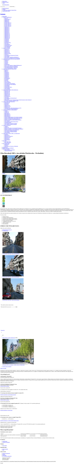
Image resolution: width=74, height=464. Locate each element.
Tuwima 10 (6, 145)
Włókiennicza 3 (6, 28)
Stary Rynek (6, 80)
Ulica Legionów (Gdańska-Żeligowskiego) (11, 121)
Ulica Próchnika (7, 86)
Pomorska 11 (6, 69)
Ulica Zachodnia (7, 132)
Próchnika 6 (6, 134)
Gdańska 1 (6, 110)
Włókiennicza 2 (6, 27)
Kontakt (3, 454)
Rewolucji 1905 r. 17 (7, 24)
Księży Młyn (4, 140)
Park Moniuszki (6, 64)
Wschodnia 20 (6, 72)
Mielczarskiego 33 (7, 116)
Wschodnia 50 (6, 39)
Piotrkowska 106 (7, 91)
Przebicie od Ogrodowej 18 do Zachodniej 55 (11, 129)
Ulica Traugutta (6, 56)
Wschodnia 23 (6, 73)
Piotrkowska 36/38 (7, 137)
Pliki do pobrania (5, 449)
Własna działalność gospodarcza (9, 149)
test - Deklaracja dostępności (6, 456)
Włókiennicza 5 (6, 29)
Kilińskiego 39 (6, 59)
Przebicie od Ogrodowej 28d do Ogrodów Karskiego (12, 119)
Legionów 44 (6, 112)
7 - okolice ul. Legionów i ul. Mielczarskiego (9, 109)
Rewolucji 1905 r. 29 (7, 25)
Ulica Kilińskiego (7, 44)
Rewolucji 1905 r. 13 (7, 22)
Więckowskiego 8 (7, 139)
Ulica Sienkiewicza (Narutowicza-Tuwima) (11, 55)
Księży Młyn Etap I (7, 141)
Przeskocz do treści (5, 2)
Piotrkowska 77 (6, 50)
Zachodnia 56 (6, 77)
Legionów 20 (6, 127)
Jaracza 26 (6, 18)
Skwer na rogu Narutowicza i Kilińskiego (11, 66)
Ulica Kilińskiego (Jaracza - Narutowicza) (11, 67)
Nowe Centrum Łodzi (5, 143)
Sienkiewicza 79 (7, 107)
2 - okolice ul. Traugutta (6, 48)
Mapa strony (4, 455)
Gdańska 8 (6, 126)
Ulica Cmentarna (7, 120)
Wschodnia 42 (6, 76)
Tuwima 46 (6, 62)
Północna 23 (6, 71)
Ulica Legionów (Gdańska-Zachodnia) (10, 130)
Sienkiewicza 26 (7, 52)
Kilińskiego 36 (6, 21)
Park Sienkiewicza (7, 96)
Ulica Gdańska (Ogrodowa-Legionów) (10, 124)
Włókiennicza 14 (7, 35)
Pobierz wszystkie (3, 368)
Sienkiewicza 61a (7, 94)
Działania (3, 9)
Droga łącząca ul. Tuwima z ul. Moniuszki (11, 146)
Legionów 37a (6, 111)
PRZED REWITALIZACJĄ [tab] (7, 229)
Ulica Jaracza (6, 43)
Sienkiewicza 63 (7, 95)
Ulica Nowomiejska (7, 82)
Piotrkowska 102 (7, 90)
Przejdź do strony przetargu (4, 386)
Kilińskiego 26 (6, 19)
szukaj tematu (12, 6)
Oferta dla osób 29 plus (8, 150)
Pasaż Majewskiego (7, 42)
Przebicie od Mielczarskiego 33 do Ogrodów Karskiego (13, 117)
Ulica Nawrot (6, 97)
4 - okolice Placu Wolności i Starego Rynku (9, 10)
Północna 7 (6, 70)
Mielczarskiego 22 (7, 115)
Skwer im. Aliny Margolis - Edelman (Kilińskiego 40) (13, 65)
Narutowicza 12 (7, 49)
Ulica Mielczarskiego (7, 122)
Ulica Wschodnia (7, 47)
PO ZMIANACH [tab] (5, 230)
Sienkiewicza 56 (7, 105)
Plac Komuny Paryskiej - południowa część (11, 100)
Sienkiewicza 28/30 (7, 53)
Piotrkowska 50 (6, 138)
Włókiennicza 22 (7, 38)
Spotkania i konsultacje (6, 442)
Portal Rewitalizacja (5, 8)
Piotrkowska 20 (6, 135)
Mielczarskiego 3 (7, 113)
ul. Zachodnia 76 (5, 147)
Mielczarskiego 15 (7, 114)
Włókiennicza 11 (7, 33)
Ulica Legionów (7, 81)
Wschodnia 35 (6, 75)
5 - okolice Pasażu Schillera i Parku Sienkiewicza (10, 89)
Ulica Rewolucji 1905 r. (6, 11)
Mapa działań (4, 16)
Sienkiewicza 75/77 (7, 106)
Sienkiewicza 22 (7, 51)
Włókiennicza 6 (6, 30)
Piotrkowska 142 (7, 102)
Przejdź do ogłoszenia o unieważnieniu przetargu (8, 394)
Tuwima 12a (6, 54)
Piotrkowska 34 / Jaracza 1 (8, 136)
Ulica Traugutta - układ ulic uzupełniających (11, 57)
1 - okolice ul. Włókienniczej (7, 17)
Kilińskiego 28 (6, 20)
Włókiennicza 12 (7, 34)
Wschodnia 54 (6, 41)
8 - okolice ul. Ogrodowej (6, 125)
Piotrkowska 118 (7, 93)
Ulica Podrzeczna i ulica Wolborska (10, 84)
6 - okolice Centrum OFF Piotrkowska (8, 101)
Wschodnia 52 (6, 40)
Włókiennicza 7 (6, 31)
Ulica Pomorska (7, 85)
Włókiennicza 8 (6, 32)
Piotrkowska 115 (7, 92)
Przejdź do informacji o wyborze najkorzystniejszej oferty (9, 420)
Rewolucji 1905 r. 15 (7, 23)
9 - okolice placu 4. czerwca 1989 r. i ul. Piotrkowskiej (11, 133)
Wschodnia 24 (6, 74)
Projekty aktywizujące (5, 148)
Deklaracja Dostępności (6, 453)
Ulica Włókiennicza (7, 46)
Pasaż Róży (6, 79)
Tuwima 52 (6, 63)
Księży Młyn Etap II (7, 142)
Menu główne (4, 1)
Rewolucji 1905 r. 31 (7, 26)
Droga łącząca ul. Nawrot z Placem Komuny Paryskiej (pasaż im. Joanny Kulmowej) (18, 99)
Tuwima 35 (6, 61)
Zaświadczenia (4, 441)
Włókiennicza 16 (7, 37)
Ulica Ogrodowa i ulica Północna (9, 83)
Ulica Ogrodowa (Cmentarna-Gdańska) (10, 123)
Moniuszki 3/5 (6, 144)
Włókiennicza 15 (7, 36)
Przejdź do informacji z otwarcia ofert (6, 410)
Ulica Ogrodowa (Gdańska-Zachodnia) (10, 131)
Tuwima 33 (6, 60)
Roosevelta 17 (6, 104)
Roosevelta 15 (6, 103)
